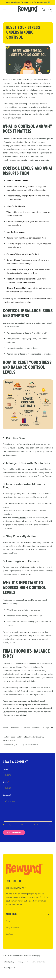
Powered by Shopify (32, 974)
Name (5, 787)
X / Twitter (37, 742)
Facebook (27, 742)
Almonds (22, 532)
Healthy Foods (9, 755)
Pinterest (47, 742)
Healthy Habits (22, 755)
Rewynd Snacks (16, 974)
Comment (7, 813)
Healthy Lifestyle (36, 755)
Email (5, 800)
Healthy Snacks (9, 759)
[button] (4, 9)
